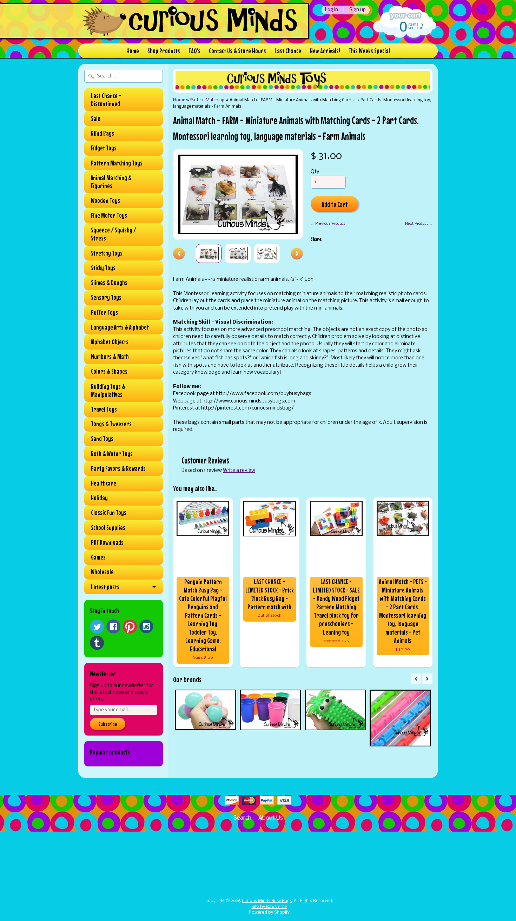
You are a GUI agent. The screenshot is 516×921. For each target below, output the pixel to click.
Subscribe (107, 724)
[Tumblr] (97, 643)
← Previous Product (328, 224)
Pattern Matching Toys (117, 163)
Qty (315, 172)
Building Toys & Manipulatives (108, 390)
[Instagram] (146, 626)
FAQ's (194, 51)
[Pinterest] (130, 626)
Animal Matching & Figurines (111, 182)
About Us (270, 818)
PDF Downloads (107, 542)
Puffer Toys (104, 312)
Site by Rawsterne (269, 907)
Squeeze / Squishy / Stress (113, 234)
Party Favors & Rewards (118, 468)
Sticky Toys (103, 268)
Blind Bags (102, 133)
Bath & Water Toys (112, 454)
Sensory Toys (106, 297)
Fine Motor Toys (109, 215)
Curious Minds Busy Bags (267, 901)
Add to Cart (335, 204)
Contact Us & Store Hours (237, 51)
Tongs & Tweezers (111, 424)
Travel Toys (104, 409)
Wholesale (102, 572)
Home (132, 51)
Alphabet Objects (109, 342)
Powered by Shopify (269, 912)
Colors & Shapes (109, 371)
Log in (331, 10)
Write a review (239, 470)
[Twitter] (97, 626)
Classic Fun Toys (108, 512)
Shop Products (163, 51)
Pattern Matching (207, 100)
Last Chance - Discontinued (106, 100)
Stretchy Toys (107, 253)
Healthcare (103, 483)
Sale (95, 118)
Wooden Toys (105, 200)
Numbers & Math (110, 356)
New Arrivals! (325, 51)
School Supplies (108, 527)
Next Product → (418, 224)
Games (98, 557)
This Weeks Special (369, 51)
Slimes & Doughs (109, 282)
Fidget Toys (104, 148)
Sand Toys (102, 438)
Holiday (99, 498)
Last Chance (287, 51)
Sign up (357, 10)
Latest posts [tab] (105, 587)
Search (242, 818)
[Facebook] (113, 626)
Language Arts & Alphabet (120, 327)
